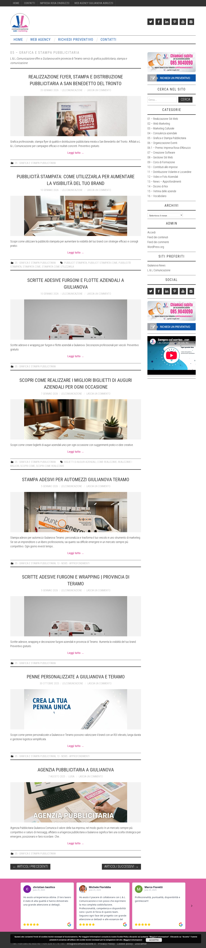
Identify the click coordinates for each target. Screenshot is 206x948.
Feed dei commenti (158, 242)
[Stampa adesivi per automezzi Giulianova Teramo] (75, 512)
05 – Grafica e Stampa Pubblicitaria (166, 138)
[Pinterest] (175, 22)
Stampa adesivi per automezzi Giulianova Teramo (75, 479)
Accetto (154, 940)
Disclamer (141, 943)
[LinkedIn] (167, 22)
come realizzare (107, 461)
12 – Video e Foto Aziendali (162, 176)
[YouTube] (183, 22)
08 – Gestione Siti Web (160, 157)
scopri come (27, 465)
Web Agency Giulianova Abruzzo (93, 3)
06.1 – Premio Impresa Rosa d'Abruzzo (169, 147)
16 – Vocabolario (156, 196)
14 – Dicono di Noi (157, 186)
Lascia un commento (99, 90)
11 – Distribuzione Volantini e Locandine (169, 172)
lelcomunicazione (72, 90)
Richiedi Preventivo (75, 40)
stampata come (32, 266)
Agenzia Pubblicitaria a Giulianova (75, 770)
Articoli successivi (121, 866)
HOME (16, 3)
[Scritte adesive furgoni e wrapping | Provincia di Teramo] (75, 616)
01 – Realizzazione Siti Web (162, 118)
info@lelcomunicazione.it (81, 943)
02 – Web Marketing (158, 123)
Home (18, 40)
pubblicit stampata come (102, 262)
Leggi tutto (75, 152)
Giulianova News (156, 265)
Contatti (29, 3)
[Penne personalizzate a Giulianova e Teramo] (75, 709)
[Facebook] (158, 22)
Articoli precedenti (30, 866)
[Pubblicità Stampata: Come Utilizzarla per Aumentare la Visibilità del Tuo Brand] (75, 216)
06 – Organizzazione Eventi (162, 143)
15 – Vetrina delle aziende (161, 191)
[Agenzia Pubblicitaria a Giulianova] (75, 802)
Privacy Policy (106, 943)
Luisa (71, 776)
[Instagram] (191, 22)
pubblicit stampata (75, 262)
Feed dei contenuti (157, 237)
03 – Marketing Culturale (160, 128)
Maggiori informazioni (132, 940)
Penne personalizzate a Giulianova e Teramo (76, 676)
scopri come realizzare (50, 465)
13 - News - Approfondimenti (73, 563)
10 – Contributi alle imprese (162, 167)
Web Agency (40, 40)
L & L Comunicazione (158, 270)
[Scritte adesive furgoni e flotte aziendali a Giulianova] (75, 319)
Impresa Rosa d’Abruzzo (54, 3)
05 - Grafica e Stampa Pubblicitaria (35, 163)
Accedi (151, 232)
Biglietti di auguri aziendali (80, 461)
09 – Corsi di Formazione (161, 162)
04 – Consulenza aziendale (162, 133)
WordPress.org (155, 247)
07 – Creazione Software (161, 152)
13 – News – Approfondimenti (164, 181)
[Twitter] (150, 22)
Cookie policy (125, 943)
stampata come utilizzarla (58, 266)
